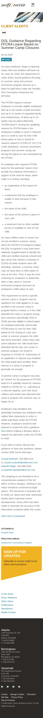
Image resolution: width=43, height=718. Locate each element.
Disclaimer (31, 694)
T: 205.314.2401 (7, 660)
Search (38, 4)
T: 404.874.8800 (7, 640)
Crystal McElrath (9, 459)
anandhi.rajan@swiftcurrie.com (19, 470)
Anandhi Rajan (8, 466)
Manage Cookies (17, 694)
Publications (7, 605)
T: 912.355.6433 (7, 679)
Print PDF (4, 32)
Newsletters (7, 608)
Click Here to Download (13, 516)
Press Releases (9, 597)
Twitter (9, 688)
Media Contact (8, 612)
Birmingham (8, 649)
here (3, 431)
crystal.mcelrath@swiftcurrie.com (21, 462)
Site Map (4, 697)
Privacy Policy (17, 697)
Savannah (7, 668)
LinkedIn (3, 688)
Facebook (15, 688)
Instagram (20, 688)
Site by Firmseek (8, 700)
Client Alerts (7, 601)
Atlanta (5, 630)
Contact (4, 694)
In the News (7, 594)
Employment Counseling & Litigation (16, 543)
